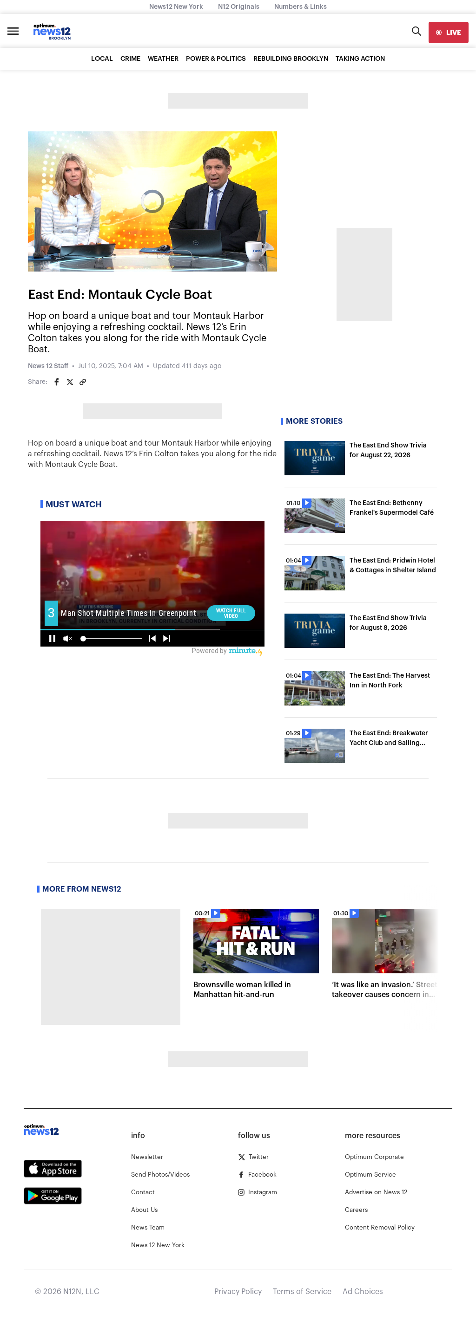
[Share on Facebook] (56, 382)
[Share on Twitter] (69, 382)
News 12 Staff (48, 366)
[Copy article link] (82, 382)
